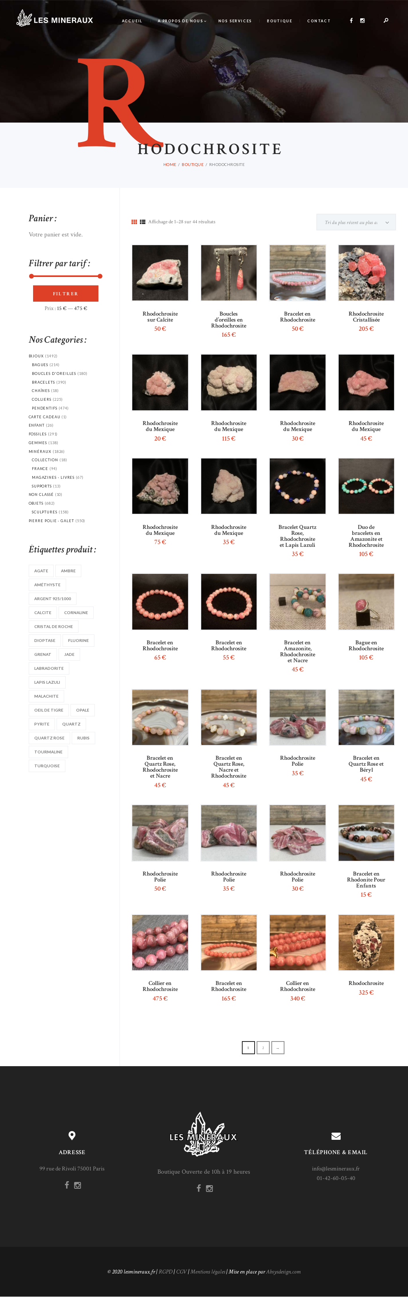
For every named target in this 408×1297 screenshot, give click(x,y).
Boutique (193, 164)
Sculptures (44, 512)
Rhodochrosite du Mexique (160, 426)
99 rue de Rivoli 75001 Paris (71, 1168)
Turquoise (47, 765)
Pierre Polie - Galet (51, 521)
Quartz (71, 724)
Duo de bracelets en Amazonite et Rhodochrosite (366, 536)
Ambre (68, 570)
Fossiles (38, 434)
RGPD (166, 1272)
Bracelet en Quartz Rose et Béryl (366, 764)
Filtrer (66, 294)
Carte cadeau (45, 417)
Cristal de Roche (53, 626)
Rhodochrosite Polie (297, 761)
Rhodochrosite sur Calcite (160, 317)
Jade (69, 654)
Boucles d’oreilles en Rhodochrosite (228, 320)
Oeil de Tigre (48, 710)
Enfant (37, 425)
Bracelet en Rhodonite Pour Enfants (366, 880)
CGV (181, 1272)
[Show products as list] (142, 222)
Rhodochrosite (366, 983)
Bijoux (36, 356)
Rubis (83, 737)
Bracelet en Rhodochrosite (297, 317)
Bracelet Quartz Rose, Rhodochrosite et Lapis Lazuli (297, 536)
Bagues (40, 365)
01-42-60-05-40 (336, 1178)
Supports (42, 486)
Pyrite (41, 724)
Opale (82, 710)
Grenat (42, 654)
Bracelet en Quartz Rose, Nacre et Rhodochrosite (228, 767)
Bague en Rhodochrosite (366, 645)
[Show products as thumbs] (134, 222)
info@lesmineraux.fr (336, 1168)
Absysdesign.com (283, 1272)
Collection (45, 460)
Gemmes (38, 443)
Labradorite (49, 668)
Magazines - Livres (53, 477)
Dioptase (44, 640)
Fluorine (78, 640)
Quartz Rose (49, 737)
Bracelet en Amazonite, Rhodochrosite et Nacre (297, 651)
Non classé (41, 494)
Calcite (42, 612)
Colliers (41, 399)
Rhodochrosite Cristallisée (366, 317)
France (40, 468)
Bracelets (43, 382)
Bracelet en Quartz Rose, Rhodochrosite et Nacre (160, 767)
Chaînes (41, 390)
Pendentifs (44, 408)
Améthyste (47, 584)
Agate (41, 570)
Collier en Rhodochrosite (160, 986)
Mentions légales (207, 1272)
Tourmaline (48, 751)
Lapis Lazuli (47, 682)
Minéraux (40, 451)
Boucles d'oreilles (54, 373)
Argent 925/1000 (52, 598)
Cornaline (76, 612)
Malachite (46, 696)
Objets (36, 503)
